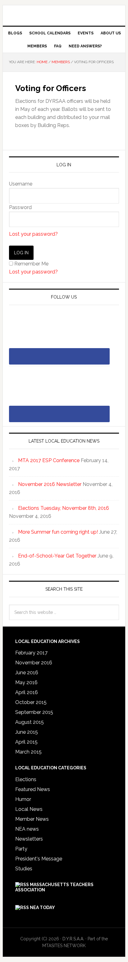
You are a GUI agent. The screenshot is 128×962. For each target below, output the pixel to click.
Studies (23, 869)
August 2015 (29, 722)
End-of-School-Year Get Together (57, 556)
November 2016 (33, 663)
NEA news (27, 829)
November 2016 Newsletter (49, 484)
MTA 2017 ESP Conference (49, 460)
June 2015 (26, 732)
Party (21, 849)
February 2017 (31, 653)
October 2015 (31, 702)
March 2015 (28, 752)
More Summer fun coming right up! (58, 532)
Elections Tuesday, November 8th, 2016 (63, 508)
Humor (23, 799)
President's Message (38, 859)
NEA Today (42, 907)
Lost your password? (33, 234)
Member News (32, 819)
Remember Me (31, 264)
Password (20, 207)
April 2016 (26, 692)
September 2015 (34, 712)
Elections (25, 779)
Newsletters (29, 839)
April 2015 (26, 742)
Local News (29, 809)
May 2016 (26, 682)
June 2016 (26, 673)
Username (20, 184)
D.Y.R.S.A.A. (64, 13)
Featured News (32, 789)
